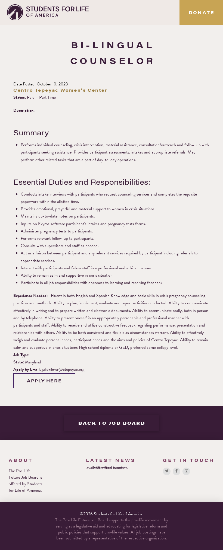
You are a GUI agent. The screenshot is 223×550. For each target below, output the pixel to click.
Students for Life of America (25, 487)
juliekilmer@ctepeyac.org (63, 369)
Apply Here (44, 381)
